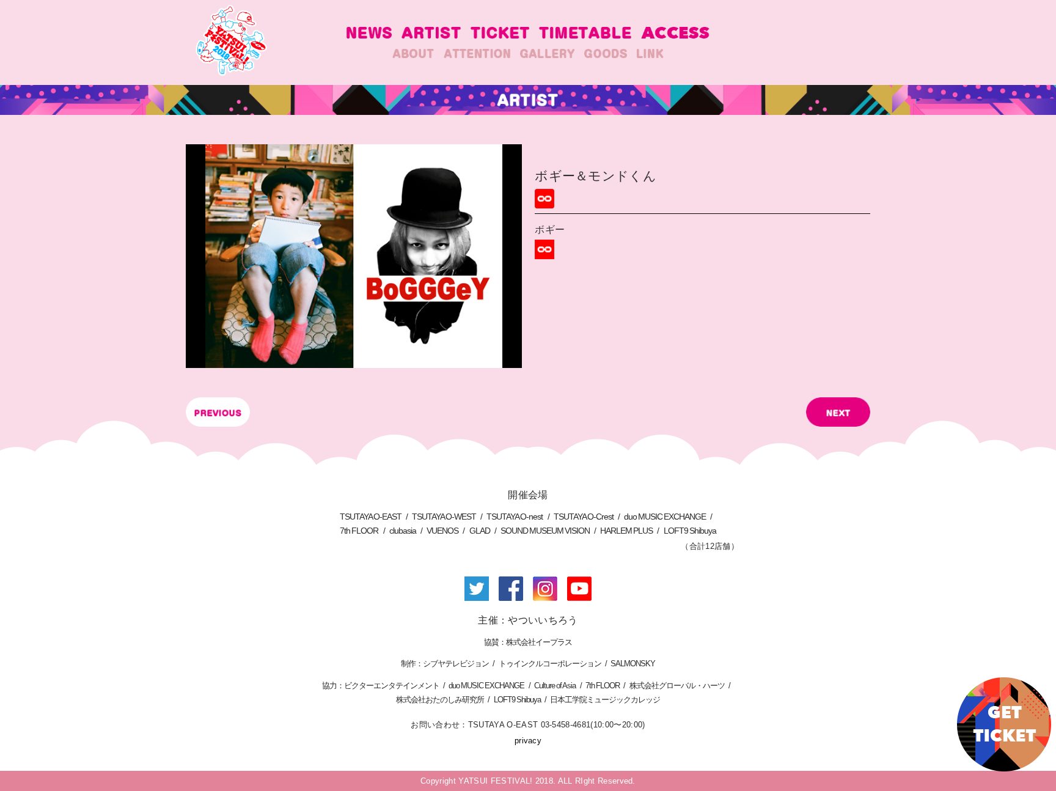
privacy (528, 740)
